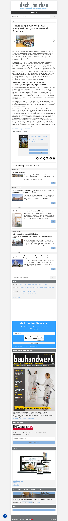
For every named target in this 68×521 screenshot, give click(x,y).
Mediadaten (16, 482)
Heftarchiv (16, 485)
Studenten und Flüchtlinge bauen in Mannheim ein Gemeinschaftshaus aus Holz (33, 191)
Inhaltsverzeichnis (39, 153)
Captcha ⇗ (40, 340)
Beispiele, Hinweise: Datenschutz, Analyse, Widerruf (25, 346)
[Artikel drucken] (54, 158)
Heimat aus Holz (19, 172)
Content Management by (19, 519)
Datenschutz (33, 517)
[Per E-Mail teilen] (50, 158)
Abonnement (38, 150)
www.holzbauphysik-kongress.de (21, 129)
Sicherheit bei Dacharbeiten (24, 291)
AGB (28, 517)
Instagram (37, 502)
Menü (35, 12)
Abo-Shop (16, 484)
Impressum (41, 517)
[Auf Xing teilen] (44, 159)
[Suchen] (54, 16)
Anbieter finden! (34, 442)
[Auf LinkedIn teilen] (47, 159)
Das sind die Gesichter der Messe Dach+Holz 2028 (30, 284)
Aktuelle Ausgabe (18, 481)
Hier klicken (36, 338)
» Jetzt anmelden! (34, 343)
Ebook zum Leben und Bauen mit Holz (27, 211)
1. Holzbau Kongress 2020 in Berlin (26, 234)
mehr (53, 183)
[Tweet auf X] (40, 159)
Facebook (29, 502)
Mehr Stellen (34, 510)
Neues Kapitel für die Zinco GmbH (25, 294)
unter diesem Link (27, 501)
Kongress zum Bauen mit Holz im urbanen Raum (32, 256)
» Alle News (16, 297)
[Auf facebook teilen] (37, 159)
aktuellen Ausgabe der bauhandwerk (23, 418)
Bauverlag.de (52, 519)
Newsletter (15, 517)
